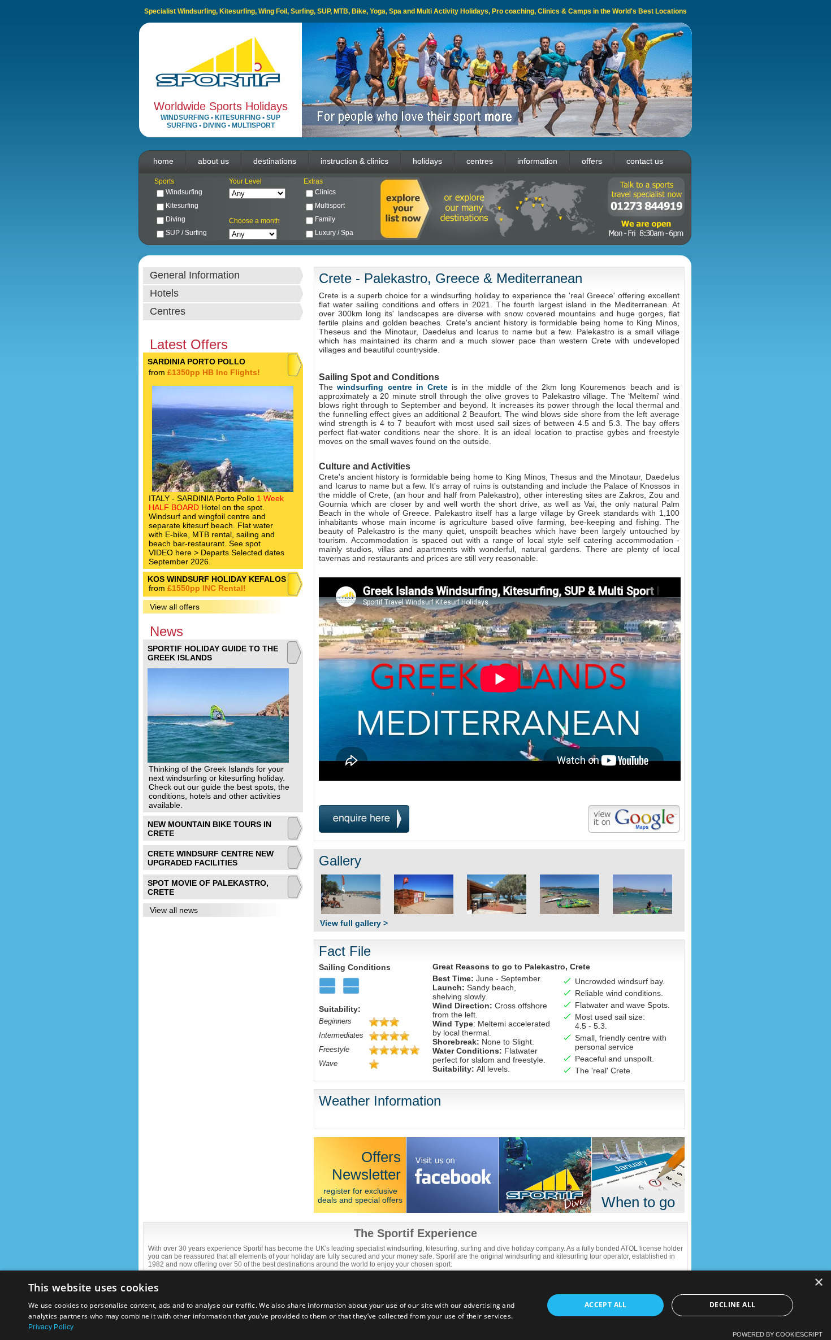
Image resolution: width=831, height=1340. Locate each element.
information (537, 161)
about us (213, 161)
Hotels (164, 293)
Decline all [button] (732, 1304)
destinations (274, 161)
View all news (174, 910)
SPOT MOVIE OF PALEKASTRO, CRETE (208, 887)
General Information (195, 275)
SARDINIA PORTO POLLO (196, 361)
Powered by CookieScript (778, 1334)
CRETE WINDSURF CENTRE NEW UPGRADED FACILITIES (211, 858)
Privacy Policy (50, 1327)
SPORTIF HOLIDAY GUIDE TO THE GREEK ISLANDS (213, 653)
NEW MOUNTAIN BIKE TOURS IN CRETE (209, 829)
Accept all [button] (606, 1304)
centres (479, 161)
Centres (167, 311)
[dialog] (415, 1305)
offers (592, 161)
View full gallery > (354, 923)
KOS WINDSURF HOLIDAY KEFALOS (217, 579)
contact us (644, 161)
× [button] (818, 1282)
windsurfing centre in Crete (392, 386)
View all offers (175, 606)
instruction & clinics (354, 161)
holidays (427, 161)
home (163, 161)
